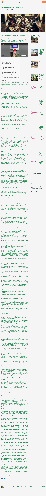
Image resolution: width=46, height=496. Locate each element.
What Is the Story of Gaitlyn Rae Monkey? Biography (41, 163)
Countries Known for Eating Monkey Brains (7, 60)
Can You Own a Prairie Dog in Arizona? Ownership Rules (41, 126)
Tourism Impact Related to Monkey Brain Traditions (8, 71)
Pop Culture (21, 2)
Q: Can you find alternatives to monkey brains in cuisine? (9, 79)
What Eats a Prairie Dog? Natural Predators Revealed (41, 51)
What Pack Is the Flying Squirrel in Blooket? (41, 88)
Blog (18, 486)
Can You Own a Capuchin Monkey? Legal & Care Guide (41, 76)
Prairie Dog (25, 2)
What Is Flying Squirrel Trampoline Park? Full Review (42, 113)
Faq (2, 73)
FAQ (23, 486)
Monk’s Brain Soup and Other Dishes (7, 63)
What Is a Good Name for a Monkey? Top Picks (42, 63)
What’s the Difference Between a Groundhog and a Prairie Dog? (41, 39)
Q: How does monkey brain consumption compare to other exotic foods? (11, 77)
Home (2, 9)
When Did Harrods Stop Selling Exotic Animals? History (41, 138)
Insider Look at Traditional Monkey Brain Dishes (8, 62)
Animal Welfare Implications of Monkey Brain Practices (8, 67)
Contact (26, 486)
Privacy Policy (30, 486)
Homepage (14, 486)
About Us (21, 486)
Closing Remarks (4, 80)
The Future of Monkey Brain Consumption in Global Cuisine (9, 66)
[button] (2, 478)
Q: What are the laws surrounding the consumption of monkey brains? (11, 78)
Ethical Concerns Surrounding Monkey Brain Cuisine (8, 61)
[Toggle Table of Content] (18, 58)
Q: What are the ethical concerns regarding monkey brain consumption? (11, 76)
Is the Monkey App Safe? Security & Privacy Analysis (41, 101)
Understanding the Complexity (6, 68)
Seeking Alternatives (5, 69)
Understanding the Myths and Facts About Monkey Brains (9, 72)
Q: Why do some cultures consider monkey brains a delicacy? (9, 75)
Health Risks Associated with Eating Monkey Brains (8, 65)
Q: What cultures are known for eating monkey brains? (9, 74)
